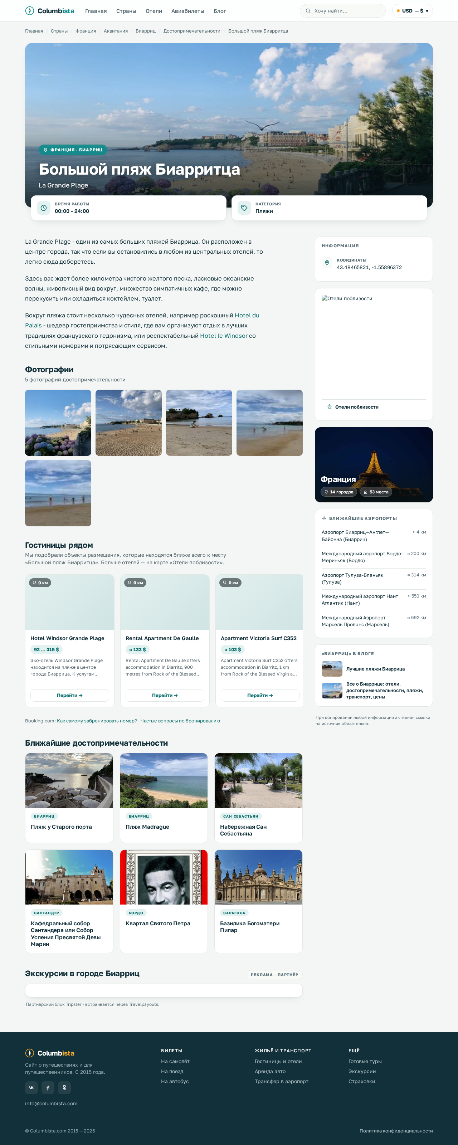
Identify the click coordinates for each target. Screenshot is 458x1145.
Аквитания (116, 31)
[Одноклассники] (64, 1087)
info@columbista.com (51, 1103)
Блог (220, 11)
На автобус (175, 1081)
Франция (85, 31)
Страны (126, 11)
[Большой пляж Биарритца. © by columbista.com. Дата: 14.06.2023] (129, 423)
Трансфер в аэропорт (281, 1081)
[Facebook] (48, 1087)
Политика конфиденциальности (396, 1131)
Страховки (362, 1081)
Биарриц (146, 31)
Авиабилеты (187, 11)
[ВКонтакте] (31, 1087)
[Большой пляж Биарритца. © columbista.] (58, 423)
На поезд (172, 1071)
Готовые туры (365, 1061)
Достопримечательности (192, 31)
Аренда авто (270, 1071)
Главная (96, 11)
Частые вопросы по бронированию (180, 720)
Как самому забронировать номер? (97, 720)
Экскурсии (362, 1071)
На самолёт (175, 1061)
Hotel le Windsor (224, 335)
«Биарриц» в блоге (348, 653)
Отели (154, 11)
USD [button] (415, 11)
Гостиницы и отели (278, 1061)
